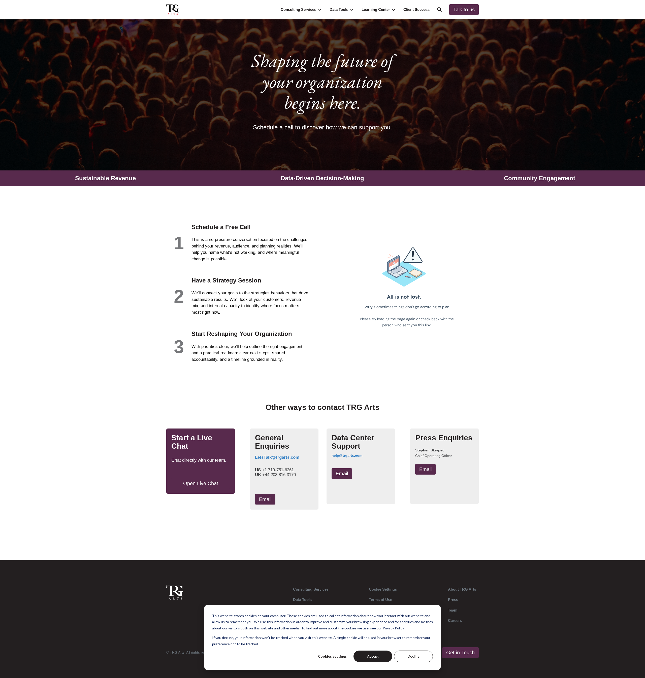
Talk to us (464, 9)
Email (265, 499)
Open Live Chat (200, 483)
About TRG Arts (462, 589)
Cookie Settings (383, 589)
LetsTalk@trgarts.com (277, 457)
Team (452, 610)
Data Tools (339, 9)
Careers (455, 620)
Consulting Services (298, 9)
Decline (414, 656)
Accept (373, 656)
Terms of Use (380, 599)
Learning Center (376, 9)
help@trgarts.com (347, 455)
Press (453, 599)
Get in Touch (460, 652)
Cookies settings (332, 656)
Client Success (416, 9)
